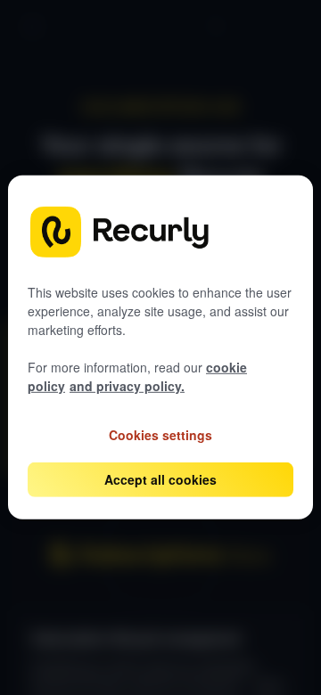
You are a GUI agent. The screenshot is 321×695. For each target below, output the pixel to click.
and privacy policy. (127, 386)
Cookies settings (160, 435)
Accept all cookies (160, 479)
